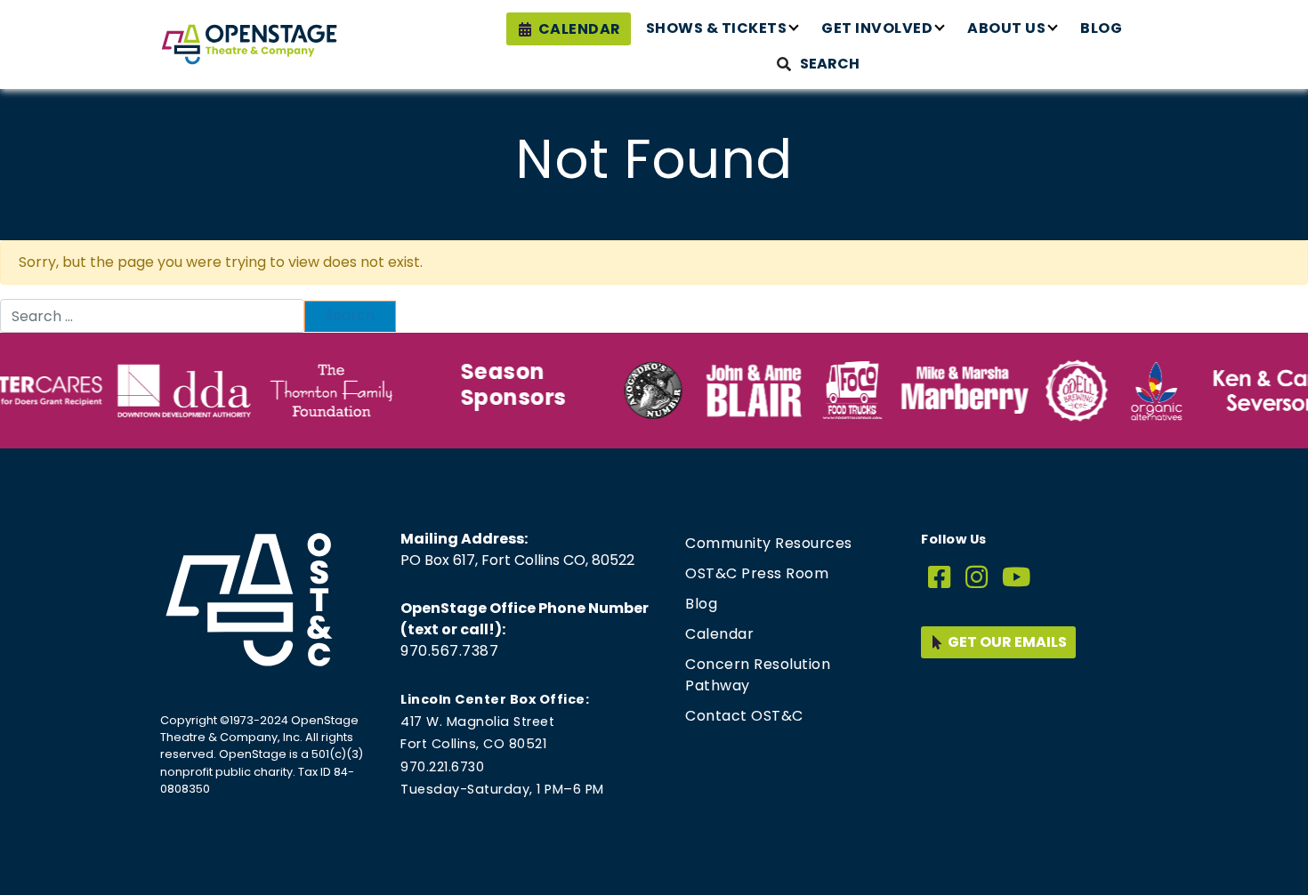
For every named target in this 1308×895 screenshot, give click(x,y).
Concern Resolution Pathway (757, 675)
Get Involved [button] (877, 28)
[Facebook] (939, 578)
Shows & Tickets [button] (716, 28)
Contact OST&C (744, 716)
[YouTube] (1016, 578)
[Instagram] (977, 578)
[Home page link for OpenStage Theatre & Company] (249, 44)
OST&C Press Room (756, 573)
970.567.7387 (449, 651)
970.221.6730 (442, 767)
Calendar (579, 29)
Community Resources (768, 543)
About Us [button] (1006, 28)
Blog (1101, 28)
